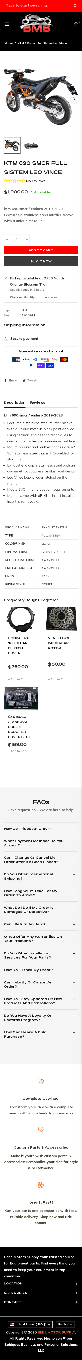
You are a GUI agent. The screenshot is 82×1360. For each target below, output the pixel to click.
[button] (14, 181)
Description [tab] (14, 402)
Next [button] (74, 98)
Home (9, 43)
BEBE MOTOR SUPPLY (56, 1332)
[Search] (75, 6)
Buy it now (41, 261)
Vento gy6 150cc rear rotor (58, 643)
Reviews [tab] (37, 402)
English (63, 1324)
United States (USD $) (31, 1324)
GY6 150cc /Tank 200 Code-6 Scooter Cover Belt (19, 727)
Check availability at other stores (33, 297)
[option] (41, 97)
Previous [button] (7, 98)
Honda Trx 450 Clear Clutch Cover (18, 645)
